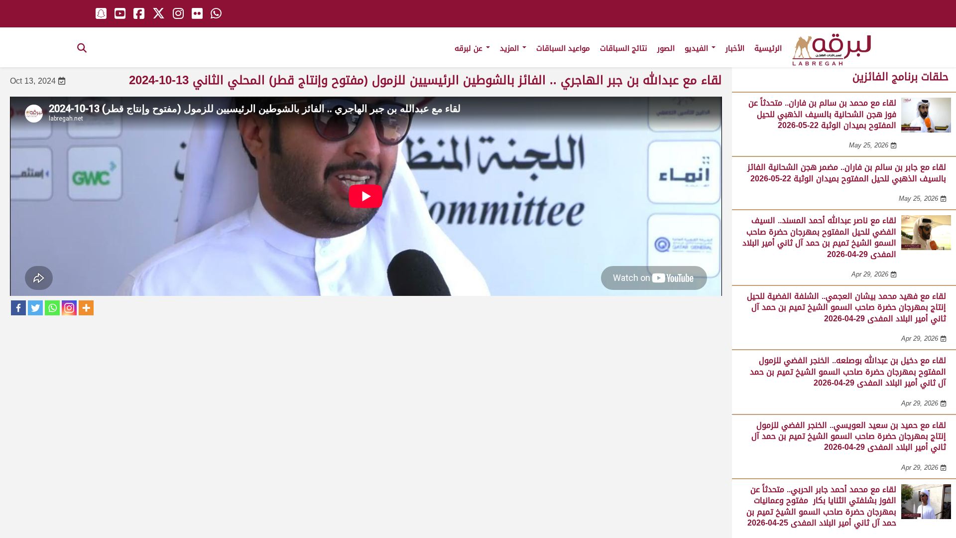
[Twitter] (35, 307)
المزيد (510, 48)
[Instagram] (69, 307)
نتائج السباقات (623, 48)
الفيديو (698, 48)
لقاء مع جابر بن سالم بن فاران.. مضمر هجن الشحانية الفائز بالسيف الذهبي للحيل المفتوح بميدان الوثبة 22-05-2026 (846, 172)
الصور (666, 48)
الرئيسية (768, 48)
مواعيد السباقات (563, 48)
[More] (86, 307)
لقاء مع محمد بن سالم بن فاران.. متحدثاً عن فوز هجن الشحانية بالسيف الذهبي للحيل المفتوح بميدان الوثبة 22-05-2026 (822, 114)
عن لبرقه (470, 48)
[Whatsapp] (52, 307)
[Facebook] (18, 307)
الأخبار (734, 48)
